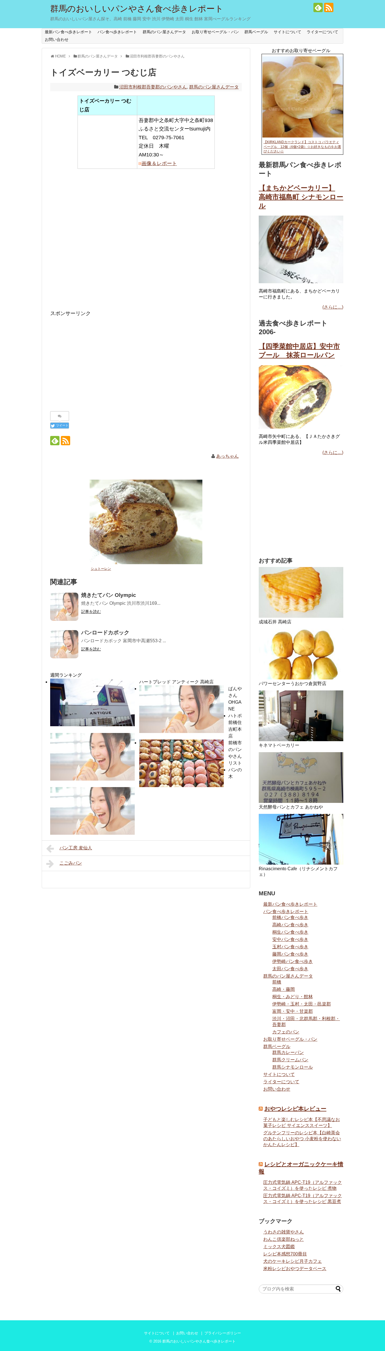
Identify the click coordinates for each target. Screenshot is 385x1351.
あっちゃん (227, 456)
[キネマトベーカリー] (301, 715)
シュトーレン (101, 569)
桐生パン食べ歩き (290, 932)
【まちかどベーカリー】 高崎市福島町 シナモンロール (301, 196)
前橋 (276, 982)
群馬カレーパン (288, 1052)
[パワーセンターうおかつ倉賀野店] (301, 654)
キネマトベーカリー (279, 745)
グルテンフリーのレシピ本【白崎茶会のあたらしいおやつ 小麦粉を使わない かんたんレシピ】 (302, 1138)
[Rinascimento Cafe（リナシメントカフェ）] (301, 839)
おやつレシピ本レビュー (295, 1109)
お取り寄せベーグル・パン (215, 32)
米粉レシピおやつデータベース (294, 1268)
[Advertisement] (146, 243)
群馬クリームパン (290, 1059)
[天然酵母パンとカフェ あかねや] (301, 777)
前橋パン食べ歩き (290, 917)
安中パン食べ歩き (290, 939)
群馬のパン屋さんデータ (164, 32)
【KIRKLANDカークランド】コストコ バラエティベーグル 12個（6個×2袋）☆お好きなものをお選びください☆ (302, 147)
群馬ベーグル (256, 32)
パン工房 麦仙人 (75, 847)
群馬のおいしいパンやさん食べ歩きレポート (137, 8)
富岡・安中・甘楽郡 (292, 1011)
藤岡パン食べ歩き (290, 954)
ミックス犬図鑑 (279, 1246)
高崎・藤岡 (283, 989)
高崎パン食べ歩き (290, 924)
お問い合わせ (56, 39)
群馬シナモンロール (292, 1067)
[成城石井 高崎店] (301, 592)
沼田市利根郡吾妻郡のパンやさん (153, 87)
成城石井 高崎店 (275, 621)
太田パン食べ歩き (290, 968)
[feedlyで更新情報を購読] (318, 7)
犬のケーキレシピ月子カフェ (292, 1261)
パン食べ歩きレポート (117, 32)
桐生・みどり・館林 (292, 996)
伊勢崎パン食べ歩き (292, 961)
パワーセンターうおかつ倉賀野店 (292, 683)
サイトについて (287, 32)
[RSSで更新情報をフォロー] (328, 7)
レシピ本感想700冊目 (285, 1254)
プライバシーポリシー (222, 1333)
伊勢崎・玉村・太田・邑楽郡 (301, 1004)
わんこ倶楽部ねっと (283, 1239)
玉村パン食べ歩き (290, 946)
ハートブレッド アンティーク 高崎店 (176, 681)
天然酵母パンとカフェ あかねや (291, 807)
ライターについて (322, 32)
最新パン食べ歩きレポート (68, 32)
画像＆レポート (159, 163)
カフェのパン (285, 1031)
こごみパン (70, 863)
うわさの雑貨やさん (283, 1232)
